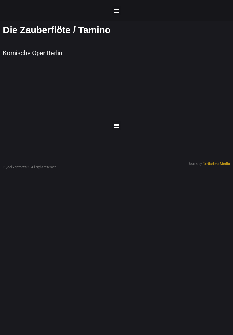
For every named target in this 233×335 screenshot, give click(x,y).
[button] (116, 10)
